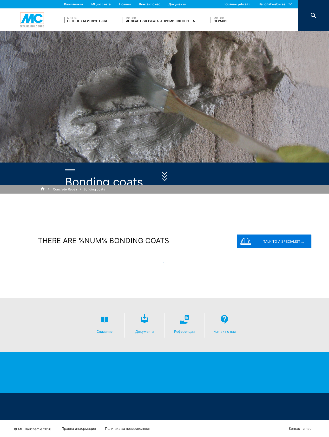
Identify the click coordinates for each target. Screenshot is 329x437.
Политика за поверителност (128, 428)
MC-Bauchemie (32, 20)
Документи (177, 4)
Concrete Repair (65, 189)
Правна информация (79, 428)
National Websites (271, 4)
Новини (125, 4)
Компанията (73, 4)
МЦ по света (101, 4)
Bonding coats (94, 189)
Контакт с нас (149, 4)
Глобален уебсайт (236, 4)
